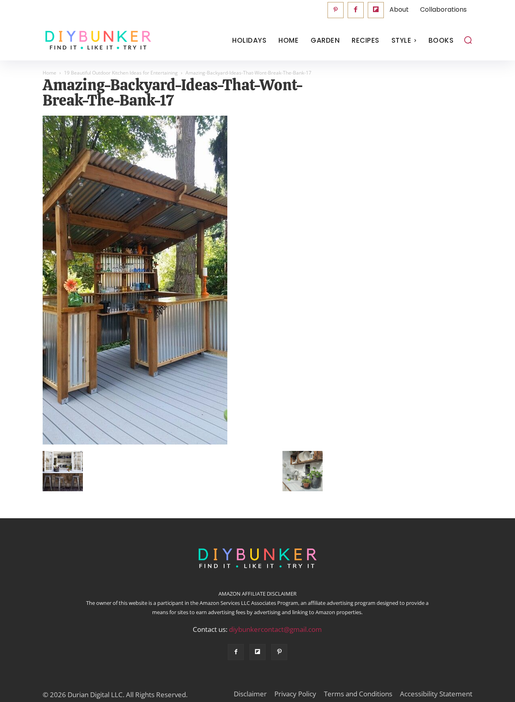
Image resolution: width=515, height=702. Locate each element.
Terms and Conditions (358, 694)
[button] (468, 39)
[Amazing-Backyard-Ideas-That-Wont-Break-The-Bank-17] (135, 442)
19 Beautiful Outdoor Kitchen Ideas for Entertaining (121, 72)
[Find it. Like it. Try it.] (96, 40)
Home (49, 72)
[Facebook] (356, 10)
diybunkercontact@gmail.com (275, 629)
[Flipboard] (376, 10)
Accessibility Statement (436, 694)
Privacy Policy (295, 694)
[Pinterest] (336, 10)
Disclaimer (250, 694)
